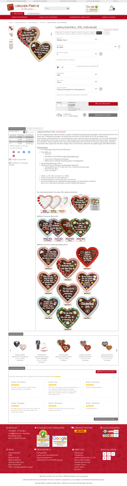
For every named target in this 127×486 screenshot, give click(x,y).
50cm (99, 33)
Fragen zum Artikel (18, 159)
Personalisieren (33, 22)
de (114, 1)
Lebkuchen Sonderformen (47, 455)
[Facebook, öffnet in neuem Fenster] (24, 152)
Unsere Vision (80, 465)
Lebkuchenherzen (19, 17)
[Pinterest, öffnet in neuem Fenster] (13, 156)
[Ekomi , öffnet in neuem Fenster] (43, 438)
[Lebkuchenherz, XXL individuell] (34, 44)
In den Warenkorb (104, 104)
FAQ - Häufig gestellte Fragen (20, 467)
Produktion (78, 455)
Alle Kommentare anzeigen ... (106, 419)
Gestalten (34, 14)
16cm (67, 33)
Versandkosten (72, 110)
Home (11, 22)
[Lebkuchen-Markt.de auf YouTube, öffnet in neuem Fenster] (109, 458)
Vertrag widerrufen (16, 462)
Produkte (18, 14)
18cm (73, 33)
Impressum (78, 453)
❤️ (58, 67)
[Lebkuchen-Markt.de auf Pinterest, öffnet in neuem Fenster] (104, 458)
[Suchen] (68, 8)
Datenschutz (13, 457)
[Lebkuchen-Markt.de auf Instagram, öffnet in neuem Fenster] (109, 454)
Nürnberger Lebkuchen (80, 17)
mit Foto (42, 22)
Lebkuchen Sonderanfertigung (49, 460)
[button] (17, 128)
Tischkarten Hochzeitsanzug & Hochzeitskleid (42, 356)
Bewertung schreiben (107, 372)
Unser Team (79, 467)
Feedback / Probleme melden (18, 164)
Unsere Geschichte (82, 462)
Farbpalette (41, 453)
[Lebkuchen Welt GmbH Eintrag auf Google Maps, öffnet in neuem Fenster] (59, 438)
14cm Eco (59, 33)
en (117, 1)
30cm (92, 33)
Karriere (77, 469)
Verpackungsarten (44, 457)
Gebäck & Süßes (108, 17)
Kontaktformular (15, 436)
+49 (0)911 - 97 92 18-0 (17, 431)
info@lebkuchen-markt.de (19, 433)
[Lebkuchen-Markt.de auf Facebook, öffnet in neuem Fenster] (104, 454)
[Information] (120, 46)
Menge (59, 102)
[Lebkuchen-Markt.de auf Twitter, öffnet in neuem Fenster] (113, 454)
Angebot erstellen (104, 115)
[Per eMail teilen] (18, 152)
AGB (10, 455)
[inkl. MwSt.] (25, 132)
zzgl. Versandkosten (16, 148)
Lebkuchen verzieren (48, 17)
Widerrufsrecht (14, 460)
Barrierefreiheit (14, 465)
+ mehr (106, 33)
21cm (79, 33)
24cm (86, 33)
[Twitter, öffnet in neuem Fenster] (29, 152)
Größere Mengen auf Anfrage (19, 146)
